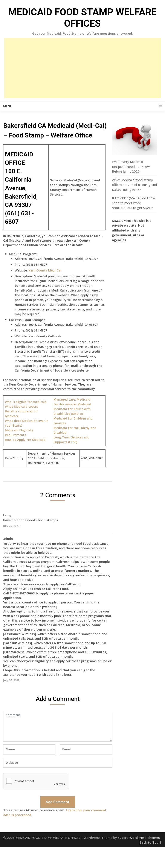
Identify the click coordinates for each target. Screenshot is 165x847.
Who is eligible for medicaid (26, 402)
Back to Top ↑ (150, 842)
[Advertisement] (82, 68)
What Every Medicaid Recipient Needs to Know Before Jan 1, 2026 (131, 166)
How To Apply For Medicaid (25, 440)
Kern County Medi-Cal (45, 270)
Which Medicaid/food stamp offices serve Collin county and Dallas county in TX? (134, 185)
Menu (7, 106)
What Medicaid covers (21, 406)
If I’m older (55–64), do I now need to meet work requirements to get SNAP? (133, 203)
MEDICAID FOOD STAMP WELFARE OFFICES (82, 17)
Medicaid (72, 404)
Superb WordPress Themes (139, 837)
